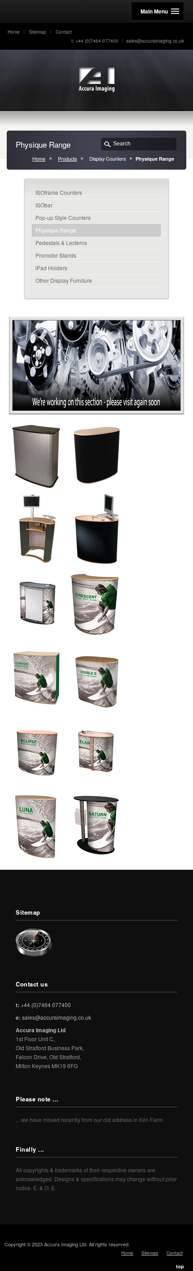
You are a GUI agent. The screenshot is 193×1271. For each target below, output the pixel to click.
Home (14, 32)
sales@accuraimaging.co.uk (155, 41)
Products (67, 158)
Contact (64, 32)
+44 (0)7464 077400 (43, 1004)
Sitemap (37, 32)
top (180, 1266)
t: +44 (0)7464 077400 (94, 41)
